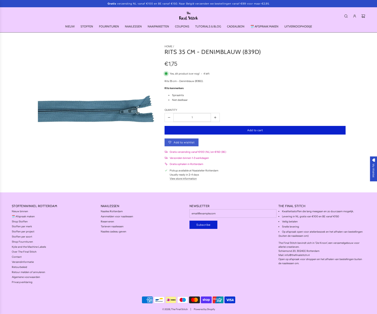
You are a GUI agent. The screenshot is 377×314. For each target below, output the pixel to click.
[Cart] (363, 16)
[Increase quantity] (215, 117)
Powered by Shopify (204, 309)
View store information (183, 178)
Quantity (171, 109)
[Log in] (354, 16)
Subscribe (203, 225)
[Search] (346, 16)
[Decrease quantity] (169, 117)
